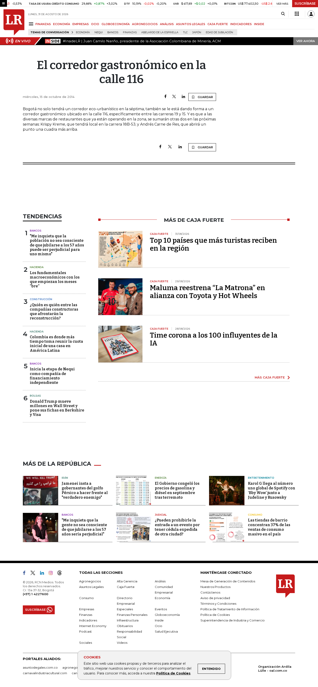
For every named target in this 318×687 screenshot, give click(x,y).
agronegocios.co (75, 667)
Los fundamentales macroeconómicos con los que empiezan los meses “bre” (55, 280)
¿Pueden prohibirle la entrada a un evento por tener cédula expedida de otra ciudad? (177, 527)
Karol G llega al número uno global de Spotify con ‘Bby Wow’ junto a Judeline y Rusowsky (271, 490)
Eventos (161, 609)
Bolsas (35, 395)
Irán (65, 477)
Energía (160, 477)
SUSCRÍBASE (305, 3)
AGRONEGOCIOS (145, 24)
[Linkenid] (44, 574)
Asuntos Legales (91, 587)
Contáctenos (210, 592)
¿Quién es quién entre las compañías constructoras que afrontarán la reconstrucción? (54, 312)
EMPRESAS (80, 24)
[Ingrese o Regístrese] (311, 13)
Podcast (85, 631)
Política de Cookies (173, 673)
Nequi (99, 32)
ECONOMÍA (61, 24)
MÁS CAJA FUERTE (270, 377)
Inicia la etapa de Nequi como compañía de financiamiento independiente (52, 376)
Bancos (112, 32)
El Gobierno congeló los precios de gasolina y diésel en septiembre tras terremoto (177, 490)
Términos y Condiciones (218, 603)
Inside (159, 620)
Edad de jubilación (219, 32)
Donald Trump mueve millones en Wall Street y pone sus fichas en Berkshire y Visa (57, 408)
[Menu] (31, 24)
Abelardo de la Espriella (159, 32)
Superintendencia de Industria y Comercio (232, 620)
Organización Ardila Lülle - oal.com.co (274, 668)
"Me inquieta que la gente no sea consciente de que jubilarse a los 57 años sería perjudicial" (84, 527)
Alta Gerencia (127, 581)
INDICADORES (241, 24)
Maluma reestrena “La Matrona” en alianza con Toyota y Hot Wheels (207, 292)
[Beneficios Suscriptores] (296, 14)
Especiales (125, 609)
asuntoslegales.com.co (40, 667)
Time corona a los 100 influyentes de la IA (213, 339)
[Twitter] (174, 97)
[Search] (283, 14)
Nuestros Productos (215, 587)
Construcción (41, 299)
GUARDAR (205, 97)
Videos (122, 642)
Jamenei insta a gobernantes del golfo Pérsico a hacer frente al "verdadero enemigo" (85, 490)
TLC (185, 32)
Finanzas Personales (132, 615)
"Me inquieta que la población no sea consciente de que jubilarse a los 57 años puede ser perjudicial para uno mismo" (57, 245)
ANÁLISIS (167, 24)
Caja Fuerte (126, 587)
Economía (83, 32)
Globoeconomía (167, 615)
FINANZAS (43, 24)
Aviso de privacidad (215, 598)
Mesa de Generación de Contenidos (227, 581)
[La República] (13, 22)
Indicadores (88, 620)
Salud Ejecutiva (166, 631)
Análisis (160, 581)
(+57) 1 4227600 (35, 594)
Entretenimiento (261, 477)
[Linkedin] (183, 97)
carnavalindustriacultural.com (45, 673)
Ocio (158, 626)
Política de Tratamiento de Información (229, 609)
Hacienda (37, 267)
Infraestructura (128, 620)
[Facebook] (165, 97)
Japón (196, 32)
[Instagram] (52, 574)
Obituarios (125, 626)
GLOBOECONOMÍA (115, 24)
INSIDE (259, 24)
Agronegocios (90, 581)
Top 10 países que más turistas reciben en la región (213, 244)
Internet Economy (92, 626)
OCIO (95, 24)
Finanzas (130, 32)
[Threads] (61, 574)
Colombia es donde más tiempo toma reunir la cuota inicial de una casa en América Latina (56, 344)
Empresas (86, 609)
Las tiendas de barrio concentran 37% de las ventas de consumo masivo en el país (269, 527)
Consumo (255, 514)
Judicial (161, 514)
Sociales (85, 642)
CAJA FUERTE (217, 24)
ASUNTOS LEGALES (190, 24)
